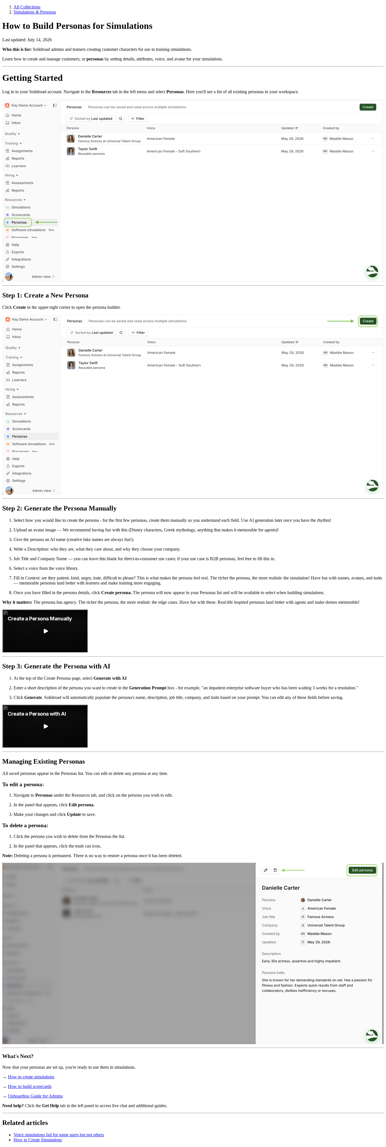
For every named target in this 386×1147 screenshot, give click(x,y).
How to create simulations (31, 1076)
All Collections (27, 7)
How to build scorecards (29, 1086)
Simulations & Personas (35, 12)
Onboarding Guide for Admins (35, 1096)
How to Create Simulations (38, 1139)
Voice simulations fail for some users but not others (59, 1134)
